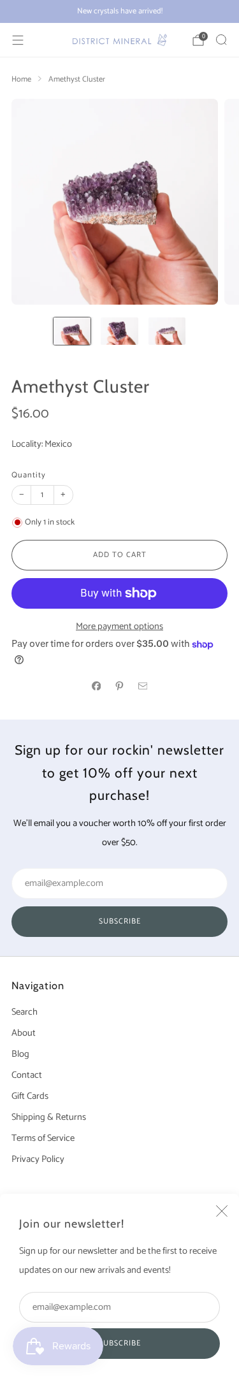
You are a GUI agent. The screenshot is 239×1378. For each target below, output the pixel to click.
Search (24, 1012)
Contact (26, 1075)
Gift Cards (29, 1096)
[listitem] (119, 11)
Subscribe (120, 1343)
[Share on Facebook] (96, 686)
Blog (20, 1054)
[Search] (221, 39)
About (23, 1033)
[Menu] (17, 40)
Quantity (28, 475)
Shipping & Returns (48, 1117)
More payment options (119, 626)
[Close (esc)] (222, 1211)
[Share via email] (143, 686)
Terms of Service (43, 1138)
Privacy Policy (37, 1159)
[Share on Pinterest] (120, 686)
